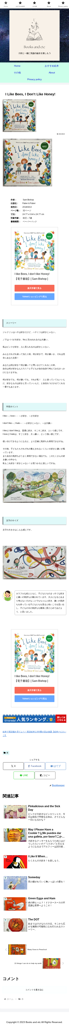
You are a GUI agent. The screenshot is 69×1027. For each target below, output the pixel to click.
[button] (45, 775)
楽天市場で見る (34, 288)
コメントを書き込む (34, 990)
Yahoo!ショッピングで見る (34, 296)
